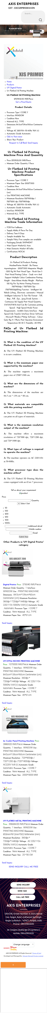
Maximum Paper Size (15, 184)
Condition (10, 187)
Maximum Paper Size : (17, 615)
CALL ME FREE (31, 867)
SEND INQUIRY (16, 867)
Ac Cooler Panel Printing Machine (18, 741)
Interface (10, 211)
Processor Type (13, 180)
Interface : (23, 668)
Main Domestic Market (16, 249)
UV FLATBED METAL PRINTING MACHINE (22, 821)
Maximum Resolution (15, 199)
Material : (27, 612)
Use (8, 196)
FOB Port (11, 228)
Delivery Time (12, 234)
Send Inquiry (33, 143)
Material (10, 214)
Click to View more (14, 137)
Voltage (10, 205)
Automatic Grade (14, 208)
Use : (26, 592)
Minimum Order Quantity (17, 164)
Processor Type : (26, 609)
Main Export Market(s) (16, 246)
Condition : (10, 612)
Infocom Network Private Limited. (33, 956)
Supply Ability (12, 231)
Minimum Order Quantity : (15, 588)
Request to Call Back (18, 143)
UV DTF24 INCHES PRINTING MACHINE (21, 661)
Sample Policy (12, 240)
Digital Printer (9, 585)
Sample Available (14, 237)
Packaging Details (14, 243)
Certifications (12, 252)
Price (9, 161)
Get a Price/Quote (23, 102)
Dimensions (11, 190)
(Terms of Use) (36, 953)
